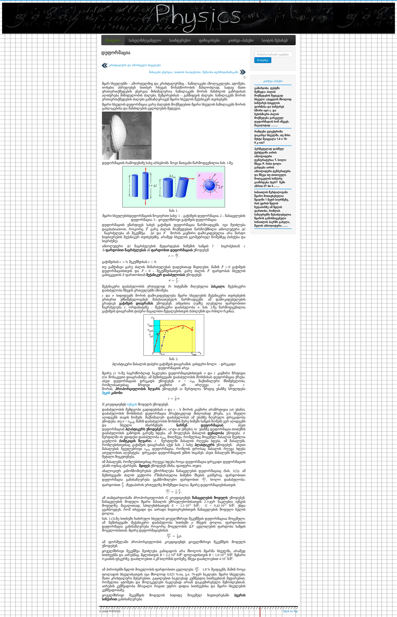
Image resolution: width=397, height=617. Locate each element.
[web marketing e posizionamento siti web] (245, 77)
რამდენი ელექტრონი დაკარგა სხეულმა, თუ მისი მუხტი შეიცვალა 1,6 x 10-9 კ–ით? (272, 136)
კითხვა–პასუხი (273, 81)
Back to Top (290, 611)
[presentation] (147, 229)
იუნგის (132, 404)
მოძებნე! (263, 60)
